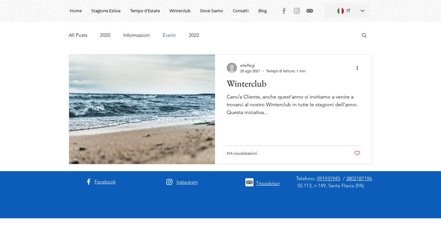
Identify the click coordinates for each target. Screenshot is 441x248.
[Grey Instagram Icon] (297, 11)
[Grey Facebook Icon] (284, 11)
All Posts (78, 35)
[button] (364, 35)
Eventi (169, 35)
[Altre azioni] (359, 68)
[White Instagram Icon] (169, 182)
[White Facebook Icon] (89, 182)
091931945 (328, 178)
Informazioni (136, 35)
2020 (105, 35)
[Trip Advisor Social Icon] (310, 11)
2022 (194, 35)
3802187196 (359, 178)
